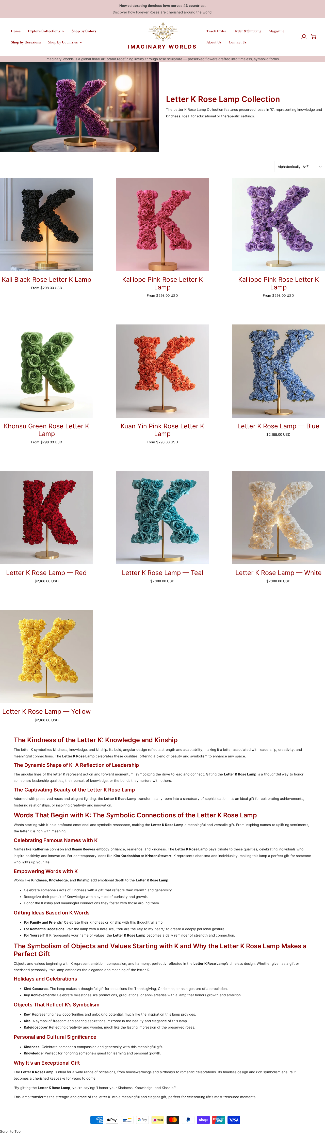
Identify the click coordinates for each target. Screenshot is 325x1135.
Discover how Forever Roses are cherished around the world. (163, 12)
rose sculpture (170, 59)
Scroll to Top (10, 1131)
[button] (314, 37)
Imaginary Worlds (59, 59)
